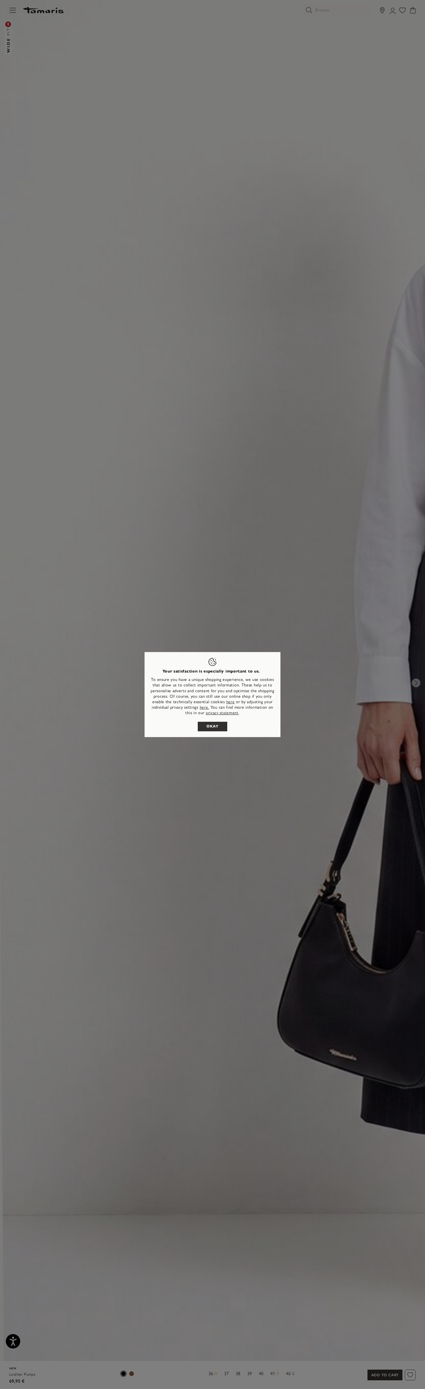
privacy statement (222, 713)
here (230, 701)
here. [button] (204, 707)
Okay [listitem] (212, 726)
